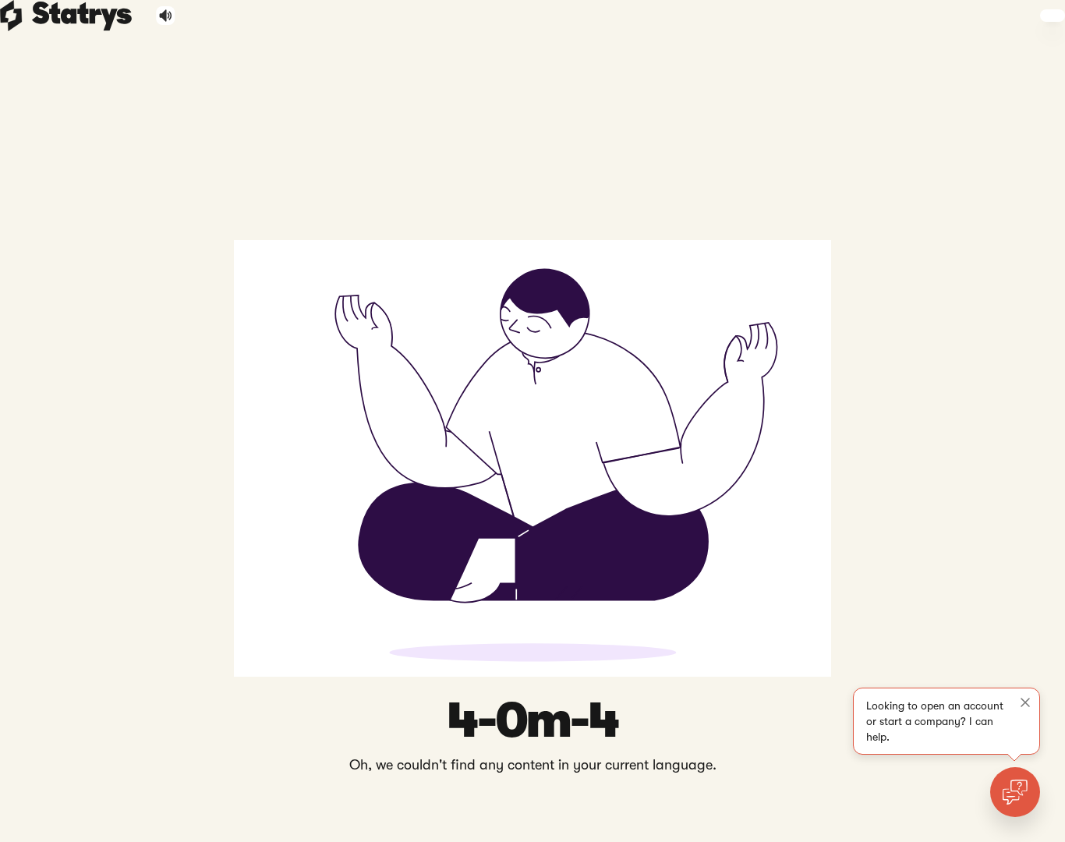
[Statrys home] (11, 15)
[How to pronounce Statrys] (165, 15)
